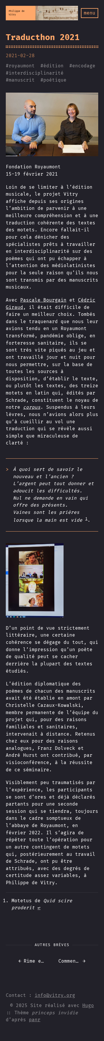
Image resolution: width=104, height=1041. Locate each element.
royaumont (22, 66)
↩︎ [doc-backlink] (39, 907)
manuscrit (22, 80)
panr (34, 1019)
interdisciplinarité (36, 73)
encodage (83, 66)
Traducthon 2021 (42, 37)
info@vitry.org (55, 995)
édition (53, 66)
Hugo (88, 1005)
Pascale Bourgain (43, 300)
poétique (54, 80)
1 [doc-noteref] (86, 518)
